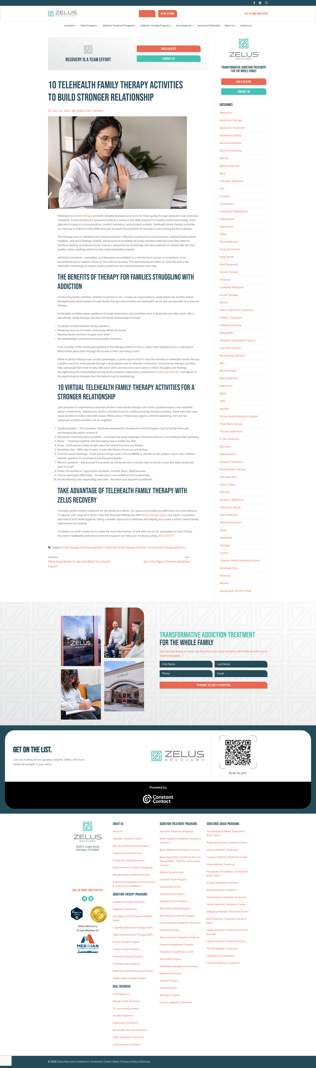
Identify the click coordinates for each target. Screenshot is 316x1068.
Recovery (225, 446)
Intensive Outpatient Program (238, 340)
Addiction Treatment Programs (177, 831)
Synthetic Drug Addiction (221, 956)
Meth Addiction (229, 378)
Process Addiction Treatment (176, 1002)
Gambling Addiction (232, 287)
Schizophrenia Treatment (127, 1044)
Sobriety (225, 492)
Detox (223, 234)
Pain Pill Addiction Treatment (222, 948)
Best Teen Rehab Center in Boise (131, 846)
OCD (222, 401)
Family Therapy (229, 272)
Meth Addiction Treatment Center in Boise (227, 921)
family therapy (83, 216)
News (223, 393)
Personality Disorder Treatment (130, 1030)
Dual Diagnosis (229, 264)
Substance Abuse (230, 507)
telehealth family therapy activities (125, 547)
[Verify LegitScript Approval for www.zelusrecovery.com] (77, 919)
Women (224, 583)
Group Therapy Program (126, 949)
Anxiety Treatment (123, 1015)
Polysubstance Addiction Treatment (226, 897)
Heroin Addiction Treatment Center (226, 904)
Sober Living (227, 484)
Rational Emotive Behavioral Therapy (133, 971)
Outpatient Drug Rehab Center (177, 952)
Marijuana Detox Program (174, 901)
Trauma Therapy (169, 981)
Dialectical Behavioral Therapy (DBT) (133, 935)
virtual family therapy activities (166, 547)
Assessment (147, 13)
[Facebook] (254, 2)
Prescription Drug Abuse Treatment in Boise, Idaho (227, 873)
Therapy (225, 545)
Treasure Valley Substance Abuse (240, 560)
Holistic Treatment (231, 317)
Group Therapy (229, 295)
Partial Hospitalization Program (239, 416)
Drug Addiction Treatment (221, 864)
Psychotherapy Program (126, 964)
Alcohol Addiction (231, 143)
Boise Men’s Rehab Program (175, 908)
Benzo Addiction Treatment (222, 890)
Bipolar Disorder (229, 166)
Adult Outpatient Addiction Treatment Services (180, 841)
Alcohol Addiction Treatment (222, 850)
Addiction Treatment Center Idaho (98, 1061)
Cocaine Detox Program (173, 879)
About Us (118, 831)
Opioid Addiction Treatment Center (226, 941)
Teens (223, 530)
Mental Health (228, 371)
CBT (222, 188)
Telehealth (226, 538)
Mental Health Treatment (126, 1001)
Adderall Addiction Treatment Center (227, 842)
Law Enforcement (230, 348)
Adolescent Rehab (231, 135)
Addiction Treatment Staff (127, 839)
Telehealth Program (170, 959)
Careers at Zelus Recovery (127, 853)
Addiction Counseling (125, 909)
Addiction (226, 113)
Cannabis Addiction (232, 181)
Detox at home (168, 13)
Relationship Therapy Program (129, 978)
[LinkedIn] (260, 2)
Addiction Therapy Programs (129, 902)
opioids (224, 409)
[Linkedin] (90, 898)
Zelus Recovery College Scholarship (133, 867)
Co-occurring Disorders (126, 1008)
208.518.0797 (166, 536)
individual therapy (231, 325)
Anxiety (224, 158)
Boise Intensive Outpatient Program (179, 937)
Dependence (227, 219)
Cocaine (225, 196)
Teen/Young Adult (230, 522)
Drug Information (230, 249)
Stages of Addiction (232, 499)
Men (222, 363)
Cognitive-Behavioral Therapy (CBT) (133, 927)
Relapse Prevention (231, 462)
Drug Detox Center (170, 887)
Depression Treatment (125, 1023)
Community (227, 204)
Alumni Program (168, 988)
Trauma (224, 553)
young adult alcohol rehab (235, 591)
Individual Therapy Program (128, 956)
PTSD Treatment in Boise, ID (128, 1037)
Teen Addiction (229, 515)
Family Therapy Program (126, 942)
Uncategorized (228, 568)
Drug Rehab (227, 257)
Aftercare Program (170, 995)
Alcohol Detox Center (172, 872)
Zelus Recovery (66, 1061)
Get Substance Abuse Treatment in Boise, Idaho (226, 833)
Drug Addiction (229, 242)
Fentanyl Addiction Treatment (223, 963)
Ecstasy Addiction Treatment (223, 883)
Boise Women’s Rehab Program (177, 916)
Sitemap (145, 1061)
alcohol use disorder (167, 372)
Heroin (224, 302)
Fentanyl (225, 279)
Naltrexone (226, 386)
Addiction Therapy (89, 111)
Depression (226, 226)
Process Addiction (231, 431)
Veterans (225, 575)
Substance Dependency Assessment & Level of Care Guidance (134, 884)
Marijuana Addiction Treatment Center (228, 912)
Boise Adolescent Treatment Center (180, 850)
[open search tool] (266, 2)
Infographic (227, 333)
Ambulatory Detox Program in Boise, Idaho (133, 918)
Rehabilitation (228, 454)
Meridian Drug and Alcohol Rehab (131, 875)
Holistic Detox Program (172, 894)
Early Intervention (169, 930)
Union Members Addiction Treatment (180, 923)
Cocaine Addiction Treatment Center (227, 857)
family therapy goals (154, 515)
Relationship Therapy (232, 469)
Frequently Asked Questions (129, 860)
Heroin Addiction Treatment (236, 310)
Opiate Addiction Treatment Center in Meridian (227, 932)
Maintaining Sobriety (232, 355)
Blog (222, 173)
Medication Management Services (179, 966)
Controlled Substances (234, 211)
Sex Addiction (228, 477)
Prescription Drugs (231, 424)
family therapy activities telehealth (82, 547)
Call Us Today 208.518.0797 (256, 13)
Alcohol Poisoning (231, 150)
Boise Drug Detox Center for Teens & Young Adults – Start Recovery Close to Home (180, 861)
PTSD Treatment (229, 439)
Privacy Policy (130, 1061)
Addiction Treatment (232, 128)
